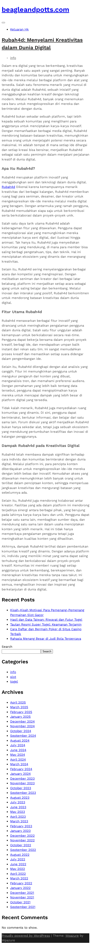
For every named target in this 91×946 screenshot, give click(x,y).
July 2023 (17, 802)
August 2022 (19, 855)
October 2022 (20, 845)
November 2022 (22, 840)
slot (13, 677)
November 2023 (22, 783)
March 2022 (19, 878)
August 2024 (19, 740)
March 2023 (19, 821)
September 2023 (23, 793)
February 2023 (21, 826)
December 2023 (22, 778)
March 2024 (19, 764)
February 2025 (21, 712)
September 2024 (23, 736)
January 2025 (20, 717)
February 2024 (21, 769)
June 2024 (18, 750)
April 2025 (18, 702)
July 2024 (17, 745)
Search (7, 647)
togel (14, 681)
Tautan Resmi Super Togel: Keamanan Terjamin (45, 624)
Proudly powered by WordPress (26, 936)
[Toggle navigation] (3, 22)
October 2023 (20, 788)
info (13, 58)
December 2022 (22, 836)
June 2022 (18, 864)
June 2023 (18, 807)
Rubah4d (8, 187)
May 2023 (17, 812)
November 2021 (22, 897)
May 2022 (17, 869)
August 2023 (19, 798)
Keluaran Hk (19, 29)
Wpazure (72, 936)
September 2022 (23, 850)
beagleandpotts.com (35, 9)
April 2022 (18, 874)
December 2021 (22, 893)
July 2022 (17, 859)
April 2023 (18, 817)
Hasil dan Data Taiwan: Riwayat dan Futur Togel (46, 620)
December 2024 (22, 721)
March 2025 (19, 707)
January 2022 (20, 888)
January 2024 (20, 774)
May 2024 (17, 755)
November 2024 (22, 726)
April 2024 (18, 759)
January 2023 (20, 831)
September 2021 (22, 907)
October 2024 (20, 731)
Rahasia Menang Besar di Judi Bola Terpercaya (45, 639)
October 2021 (20, 902)
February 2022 (21, 883)
